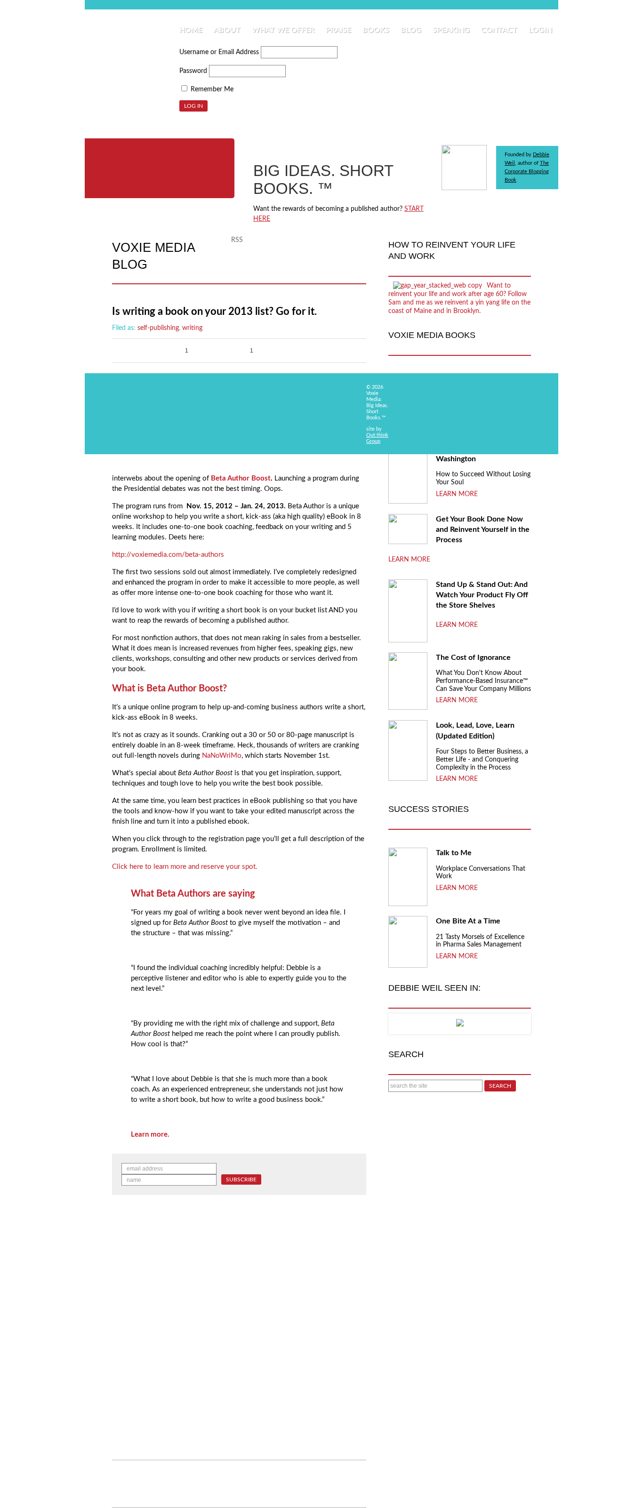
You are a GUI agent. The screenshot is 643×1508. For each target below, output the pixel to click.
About (227, 30)
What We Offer (283, 30)
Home (190, 30)
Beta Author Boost (241, 478)
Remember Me (211, 89)
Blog (411, 30)
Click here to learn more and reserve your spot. (184, 866)
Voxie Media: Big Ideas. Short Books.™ (159, 168)
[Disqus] (239, 1334)
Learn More (457, 494)
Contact (499, 30)
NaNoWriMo (221, 755)
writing (192, 328)
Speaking (451, 30)
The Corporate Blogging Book (527, 171)
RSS (237, 240)
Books (375, 30)
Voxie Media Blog (153, 256)
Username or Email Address (219, 52)
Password (193, 71)
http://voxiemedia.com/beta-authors (168, 554)
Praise (338, 30)
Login (540, 30)
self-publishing (158, 328)
